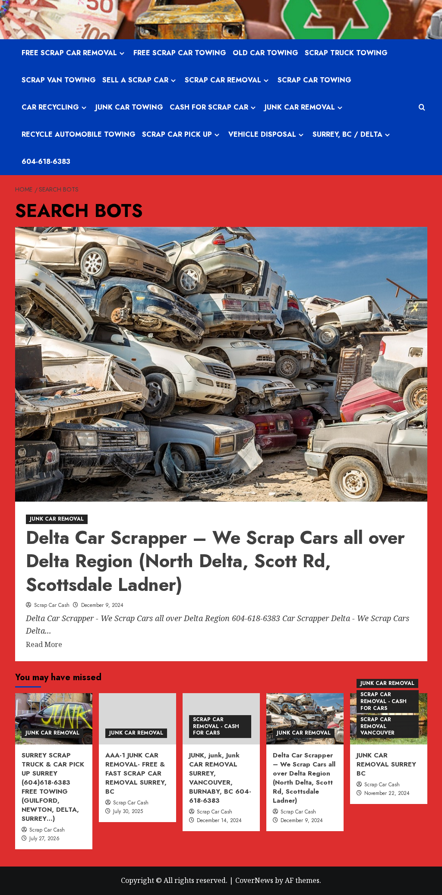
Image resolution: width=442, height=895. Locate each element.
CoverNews (254, 880)
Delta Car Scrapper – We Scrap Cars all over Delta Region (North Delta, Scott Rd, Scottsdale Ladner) (215, 561)
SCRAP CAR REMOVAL (223, 80)
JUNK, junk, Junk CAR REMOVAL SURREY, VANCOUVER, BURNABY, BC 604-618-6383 (220, 778)
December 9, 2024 (102, 605)
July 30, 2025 (128, 811)
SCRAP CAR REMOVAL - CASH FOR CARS (216, 726)
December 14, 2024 (219, 820)
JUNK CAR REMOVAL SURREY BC (386, 764)
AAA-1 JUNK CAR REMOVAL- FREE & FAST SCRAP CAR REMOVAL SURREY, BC (136, 773)
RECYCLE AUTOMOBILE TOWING (79, 134)
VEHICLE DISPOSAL (262, 134)
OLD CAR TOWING (265, 53)
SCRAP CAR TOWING (314, 80)
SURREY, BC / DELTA (347, 134)
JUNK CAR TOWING (129, 107)
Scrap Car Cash (51, 605)
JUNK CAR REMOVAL (300, 107)
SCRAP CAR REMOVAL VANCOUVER (377, 726)
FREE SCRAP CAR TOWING (179, 53)
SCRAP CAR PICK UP (177, 134)
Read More (44, 644)
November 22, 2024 (387, 793)
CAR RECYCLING (50, 107)
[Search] (422, 107)
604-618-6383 (46, 161)
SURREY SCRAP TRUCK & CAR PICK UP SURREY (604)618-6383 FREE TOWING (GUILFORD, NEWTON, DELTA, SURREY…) (53, 787)
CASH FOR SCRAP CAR (209, 107)
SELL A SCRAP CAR (135, 80)
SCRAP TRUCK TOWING (346, 53)
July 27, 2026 (44, 838)
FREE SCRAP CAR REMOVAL (69, 53)
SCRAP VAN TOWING (59, 80)
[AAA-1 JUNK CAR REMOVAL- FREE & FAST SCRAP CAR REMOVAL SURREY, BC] (137, 718)
